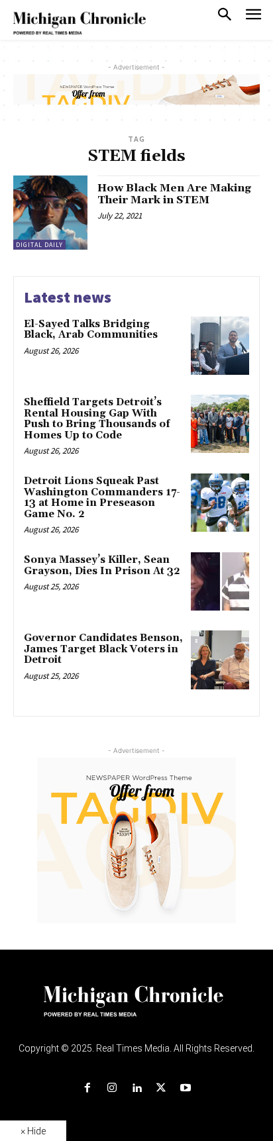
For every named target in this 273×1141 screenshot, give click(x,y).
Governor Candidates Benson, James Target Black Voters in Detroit (103, 649)
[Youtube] (186, 1088)
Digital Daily (39, 244)
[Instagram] (112, 1088)
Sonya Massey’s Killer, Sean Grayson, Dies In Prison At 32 (102, 565)
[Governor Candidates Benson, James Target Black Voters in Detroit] (220, 659)
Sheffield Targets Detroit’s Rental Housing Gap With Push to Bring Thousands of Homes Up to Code (97, 419)
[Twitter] (161, 1088)
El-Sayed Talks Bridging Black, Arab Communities (91, 330)
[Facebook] (87, 1088)
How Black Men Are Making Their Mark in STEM (174, 194)
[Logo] (137, 1009)
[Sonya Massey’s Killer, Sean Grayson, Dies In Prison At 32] (220, 581)
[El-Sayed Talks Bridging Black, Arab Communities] (220, 346)
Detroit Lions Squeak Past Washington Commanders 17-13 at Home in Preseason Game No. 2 (102, 498)
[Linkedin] (136, 1088)
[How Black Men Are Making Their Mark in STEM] (50, 212)
